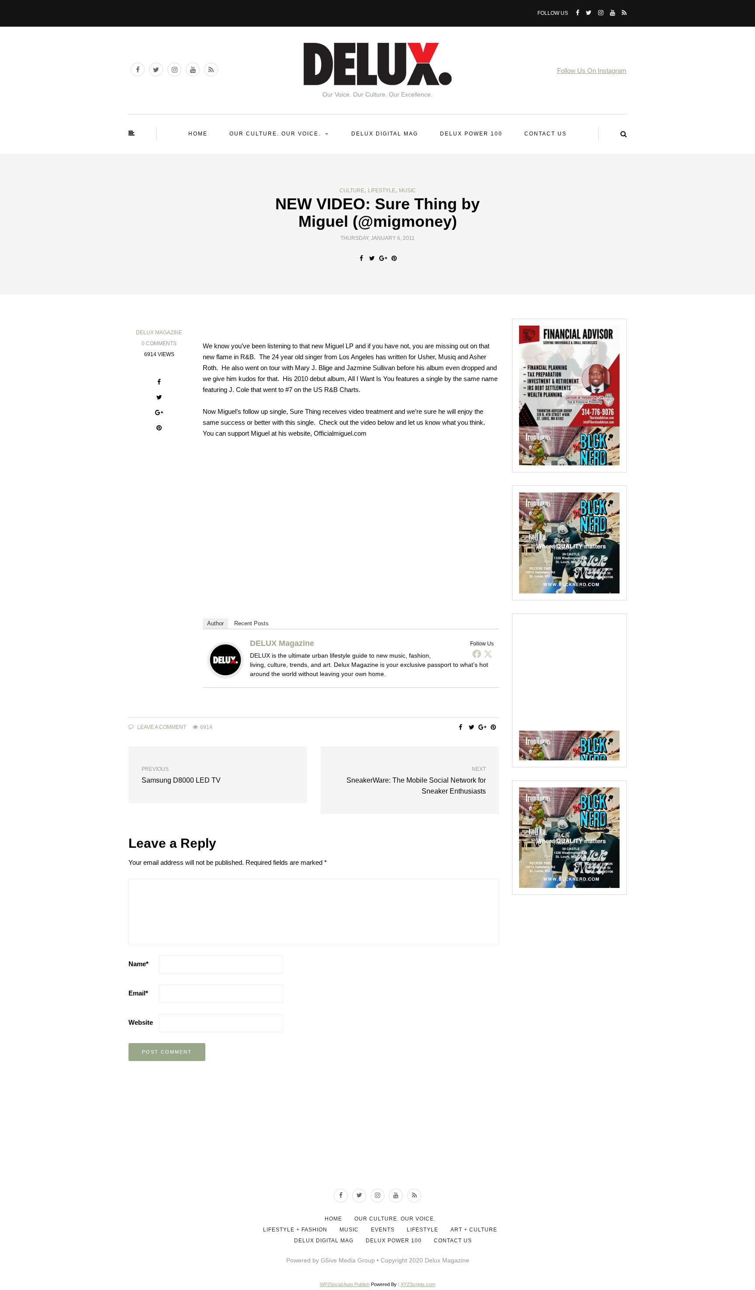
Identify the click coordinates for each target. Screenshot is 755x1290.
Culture (351, 190)
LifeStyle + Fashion (295, 1230)
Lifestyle (381, 190)
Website (140, 1022)
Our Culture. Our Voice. (275, 134)
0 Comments (159, 343)
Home (198, 134)
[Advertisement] (584, 675)
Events (383, 1230)
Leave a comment (161, 727)
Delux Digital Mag (384, 134)
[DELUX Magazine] (225, 659)
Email (138, 993)
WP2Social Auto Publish (345, 1284)
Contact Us (545, 134)
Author (215, 623)
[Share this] (361, 258)
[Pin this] (393, 258)
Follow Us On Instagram (592, 70)
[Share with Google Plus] (383, 258)
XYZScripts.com (418, 1284)
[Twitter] (488, 653)
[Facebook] (476, 653)
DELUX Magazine (159, 332)
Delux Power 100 (471, 134)
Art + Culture (473, 1230)
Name (138, 964)
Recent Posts (251, 623)
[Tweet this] (372, 258)
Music (407, 190)
